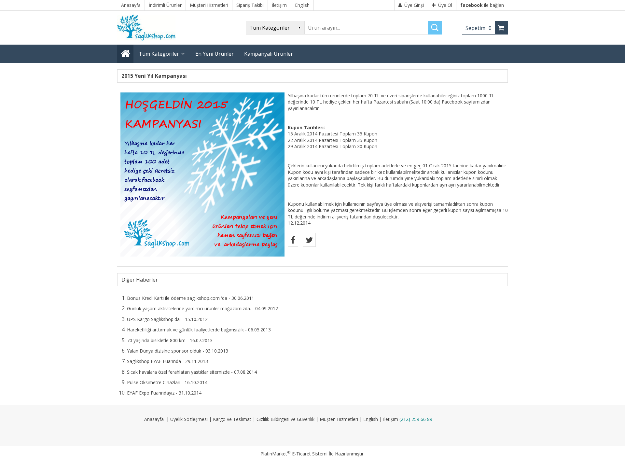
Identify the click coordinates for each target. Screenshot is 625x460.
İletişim (390, 419)
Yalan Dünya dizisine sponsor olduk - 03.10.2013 (177, 351)
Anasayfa (154, 419)
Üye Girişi (414, 5)
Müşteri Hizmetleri (339, 419)
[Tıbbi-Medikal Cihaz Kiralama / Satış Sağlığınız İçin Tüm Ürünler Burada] (148, 41)
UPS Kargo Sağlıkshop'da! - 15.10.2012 (167, 319)
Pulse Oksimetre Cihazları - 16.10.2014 (167, 382)
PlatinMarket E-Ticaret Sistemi (293, 454)
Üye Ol (445, 5)
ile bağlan (482, 5)
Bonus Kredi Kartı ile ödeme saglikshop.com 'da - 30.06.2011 (190, 298)
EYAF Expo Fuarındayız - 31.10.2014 (164, 393)
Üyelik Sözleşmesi (189, 419)
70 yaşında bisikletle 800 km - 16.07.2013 (170, 340)
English (370, 419)
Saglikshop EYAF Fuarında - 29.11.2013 (167, 361)
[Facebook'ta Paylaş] (293, 240)
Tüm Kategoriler (159, 53)
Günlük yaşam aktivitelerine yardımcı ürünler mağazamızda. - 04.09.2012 (202, 308)
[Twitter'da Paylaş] (309, 240)
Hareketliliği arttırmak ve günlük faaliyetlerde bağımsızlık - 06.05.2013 (199, 330)
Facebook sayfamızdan (466, 102)
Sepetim (478, 28)
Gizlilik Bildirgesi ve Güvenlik (285, 419)
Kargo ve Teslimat (232, 419)
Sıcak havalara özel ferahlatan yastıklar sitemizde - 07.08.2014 (192, 372)
